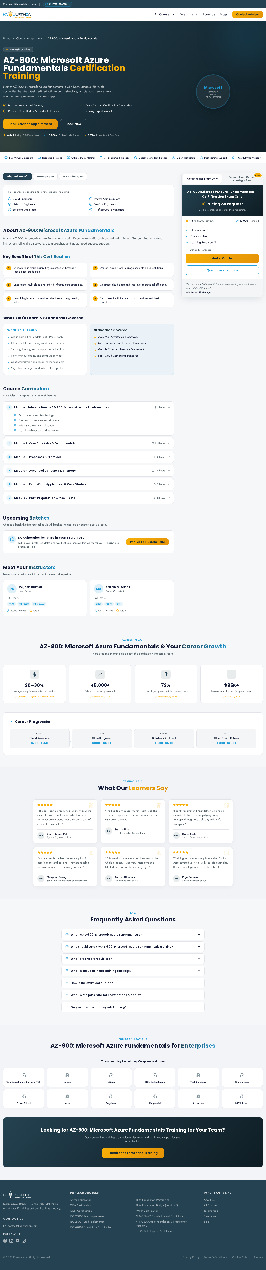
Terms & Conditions (215, 1257)
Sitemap (258, 1257)
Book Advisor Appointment (30, 124)
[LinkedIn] (11, 1241)
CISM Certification (81, 1211)
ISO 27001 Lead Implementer (87, 1222)
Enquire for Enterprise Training (133, 1153)
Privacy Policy (191, 1257)
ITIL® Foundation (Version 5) (152, 1200)
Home (6, 38)
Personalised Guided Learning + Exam (244, 178)
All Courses (162, 14)
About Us (208, 14)
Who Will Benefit (17, 176)
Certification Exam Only (202, 178)
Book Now (74, 124)
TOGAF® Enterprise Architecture (154, 1231)
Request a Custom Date (147, 542)
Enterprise (186, 14)
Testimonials (211, 1211)
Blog (206, 1222)
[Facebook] (5, 1241)
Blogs (224, 14)
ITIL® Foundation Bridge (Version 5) (156, 1205)
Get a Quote (222, 258)
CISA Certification (81, 1205)
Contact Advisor (247, 14)
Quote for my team (222, 270)
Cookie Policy (240, 1257)
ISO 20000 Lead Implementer (87, 1216)
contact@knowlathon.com (21, 4)
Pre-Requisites (45, 176)
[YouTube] (17, 1241)
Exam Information (73, 176)
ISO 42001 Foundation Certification (91, 1227)
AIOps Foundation (81, 1200)
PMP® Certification (146, 1211)
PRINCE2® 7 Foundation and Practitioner (159, 1216)
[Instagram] (24, 1241)
